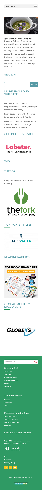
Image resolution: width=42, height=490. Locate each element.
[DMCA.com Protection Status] (21, 484)
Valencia (7, 386)
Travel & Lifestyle (11, 420)
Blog (6, 457)
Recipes (7, 425)
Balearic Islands (10, 378)
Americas (8, 403)
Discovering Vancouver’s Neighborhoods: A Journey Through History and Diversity (20, 106)
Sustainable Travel (11, 422)
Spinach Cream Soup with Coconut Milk (18, 38)
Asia (6, 406)
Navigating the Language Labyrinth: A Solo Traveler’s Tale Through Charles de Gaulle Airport (21, 124)
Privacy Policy (9, 463)
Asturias (7, 375)
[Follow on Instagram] (10, 467)
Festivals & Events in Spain (17, 433)
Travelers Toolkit (10, 417)
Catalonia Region (11, 380)
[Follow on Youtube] (15, 467)
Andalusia (8, 372)
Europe (7, 400)
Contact (7, 460)
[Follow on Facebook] (6, 467)
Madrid (7, 383)
